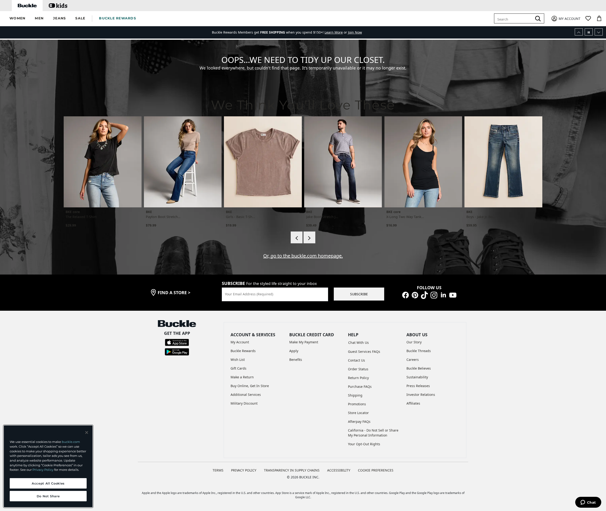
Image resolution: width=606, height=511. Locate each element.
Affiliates (413, 403)
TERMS (218, 470)
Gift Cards (238, 368)
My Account (240, 342)
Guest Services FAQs (364, 351)
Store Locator (358, 413)
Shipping (355, 395)
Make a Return (242, 377)
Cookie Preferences (375, 470)
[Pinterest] (415, 295)
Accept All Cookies (48, 483)
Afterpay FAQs (359, 421)
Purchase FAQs (360, 386)
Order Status (358, 369)
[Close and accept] (86, 432)
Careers (412, 359)
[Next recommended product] (309, 237)
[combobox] (514, 18)
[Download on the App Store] (177, 342)
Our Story (414, 342)
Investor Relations (420, 394)
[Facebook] (405, 295)
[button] (17, 18)
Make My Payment (303, 342)
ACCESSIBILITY (338, 470)
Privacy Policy (42, 470)
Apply (293, 351)
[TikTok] (424, 295)
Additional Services (246, 394)
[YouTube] (453, 295)
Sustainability (417, 377)
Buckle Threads (418, 351)
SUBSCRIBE (359, 294)
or (336, 32)
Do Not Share (48, 496)
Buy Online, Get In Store (250, 386)
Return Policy (358, 378)
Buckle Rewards (243, 351)
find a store (174, 292)
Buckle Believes (418, 368)
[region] (48, 466)
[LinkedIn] (443, 295)
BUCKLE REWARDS (117, 18)
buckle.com (71, 442)
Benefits (295, 359)
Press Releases (418, 386)
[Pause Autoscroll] (589, 31)
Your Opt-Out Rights (364, 444)
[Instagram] (434, 295)
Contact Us (356, 360)
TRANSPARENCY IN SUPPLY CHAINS (292, 470)
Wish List (238, 359)
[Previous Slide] (579, 31)
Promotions (357, 404)
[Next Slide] (599, 31)
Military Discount (244, 403)
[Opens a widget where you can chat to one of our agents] (588, 503)
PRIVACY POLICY (243, 470)
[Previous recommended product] (297, 237)
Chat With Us (358, 342)
